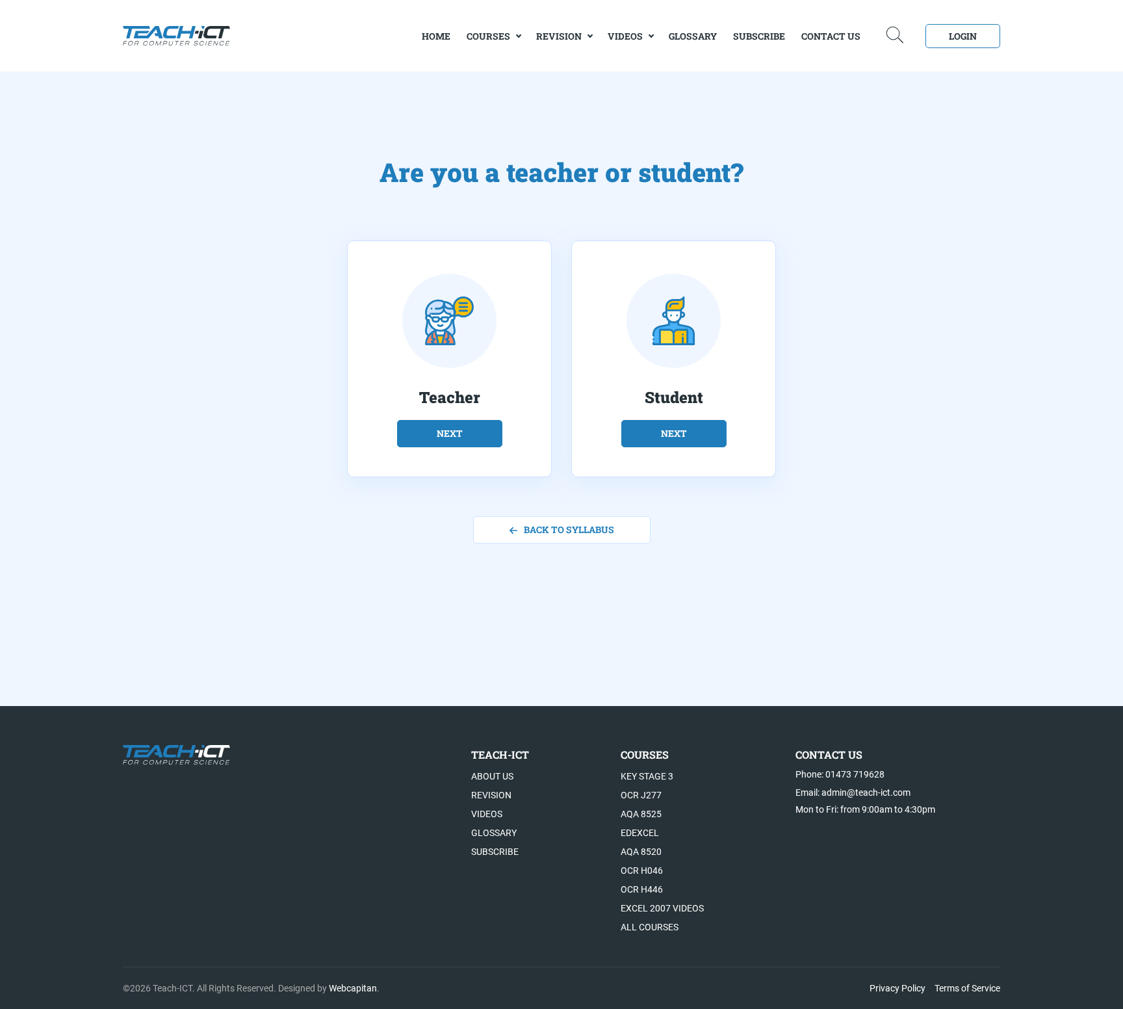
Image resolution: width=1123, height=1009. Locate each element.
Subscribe (759, 36)
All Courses (649, 927)
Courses (488, 36)
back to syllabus (569, 529)
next (450, 433)
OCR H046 (642, 870)
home (436, 36)
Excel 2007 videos (662, 908)
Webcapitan (353, 988)
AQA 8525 (641, 814)
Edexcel (640, 833)
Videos (625, 36)
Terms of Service (967, 988)
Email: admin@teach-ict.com (852, 792)
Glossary (693, 36)
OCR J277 (641, 795)
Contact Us (830, 36)
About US (492, 776)
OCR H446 (642, 889)
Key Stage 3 (647, 776)
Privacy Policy (897, 988)
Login (963, 36)
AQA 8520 (641, 851)
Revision (559, 36)
